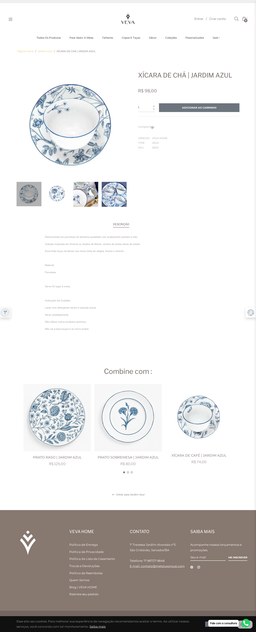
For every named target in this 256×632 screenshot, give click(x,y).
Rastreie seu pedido (84, 594)
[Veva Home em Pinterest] (191, 567)
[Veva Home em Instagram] (198, 567)
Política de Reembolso (86, 573)
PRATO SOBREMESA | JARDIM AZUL (128, 457)
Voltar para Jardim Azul (130, 494)
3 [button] (132, 472)
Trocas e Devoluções (84, 566)
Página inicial (25, 51)
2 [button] (128, 472)
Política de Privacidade (86, 552)
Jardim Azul (45, 51)
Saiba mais (98, 626)
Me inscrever (237, 557)
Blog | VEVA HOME (83, 587)
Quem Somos (79, 580)
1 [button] (124, 472)
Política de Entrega (83, 544)
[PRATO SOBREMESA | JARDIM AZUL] (5, 312)
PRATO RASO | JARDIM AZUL (57, 457)
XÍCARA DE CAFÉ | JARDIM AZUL (199, 455)
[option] (57, 429)
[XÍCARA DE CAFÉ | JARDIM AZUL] (251, 312)
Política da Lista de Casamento (92, 559)
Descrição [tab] (121, 224)
